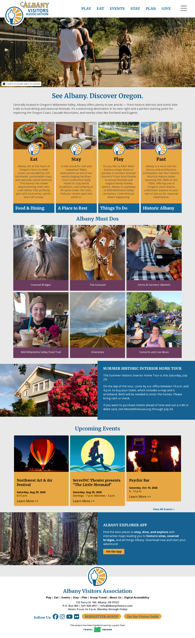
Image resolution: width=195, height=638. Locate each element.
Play (48, 597)
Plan (84, 597)
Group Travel (98, 597)
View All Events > (164, 509)
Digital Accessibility (136, 597)
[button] (184, 13)
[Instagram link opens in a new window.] (63, 617)
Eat (56, 597)
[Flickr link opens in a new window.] (78, 617)
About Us (115, 597)
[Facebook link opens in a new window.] (55, 617)
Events (65, 597)
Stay (76, 597)
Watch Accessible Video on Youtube (23, 83)
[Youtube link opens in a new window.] (70, 617)
